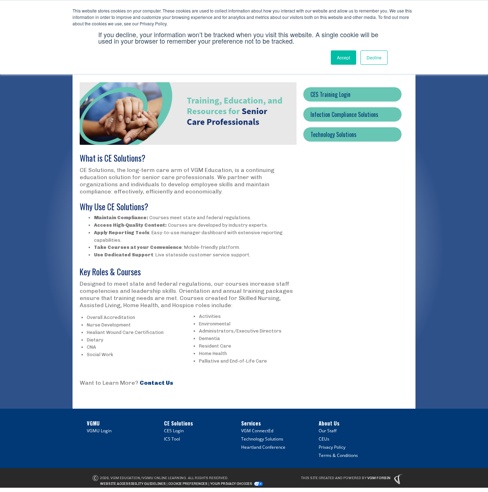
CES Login (174, 431)
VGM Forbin (378, 478)
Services (251, 423)
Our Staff (328, 431)
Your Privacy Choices (231, 484)
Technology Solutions (262, 439)
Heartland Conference (263, 447)
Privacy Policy (332, 447)
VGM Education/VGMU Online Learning (148, 478)
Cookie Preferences (188, 484)
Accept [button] (343, 57)
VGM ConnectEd (257, 431)
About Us (329, 423)
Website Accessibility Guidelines (133, 484)
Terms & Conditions (338, 455)
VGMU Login (99, 431)
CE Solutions (178, 423)
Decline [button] (374, 57)
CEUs (324, 439)
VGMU (93, 423)
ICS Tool (172, 439)
